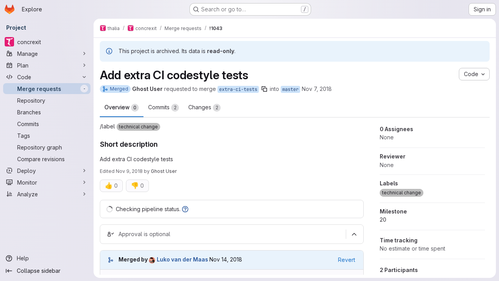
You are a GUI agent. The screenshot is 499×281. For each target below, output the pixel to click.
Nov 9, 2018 (129, 171)
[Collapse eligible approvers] (354, 234)
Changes (203, 107)
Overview (120, 107)
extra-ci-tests (238, 89)
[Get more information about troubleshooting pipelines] (185, 209)
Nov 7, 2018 (317, 88)
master (290, 89)
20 (383, 219)
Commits (162, 107)
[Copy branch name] (264, 89)
